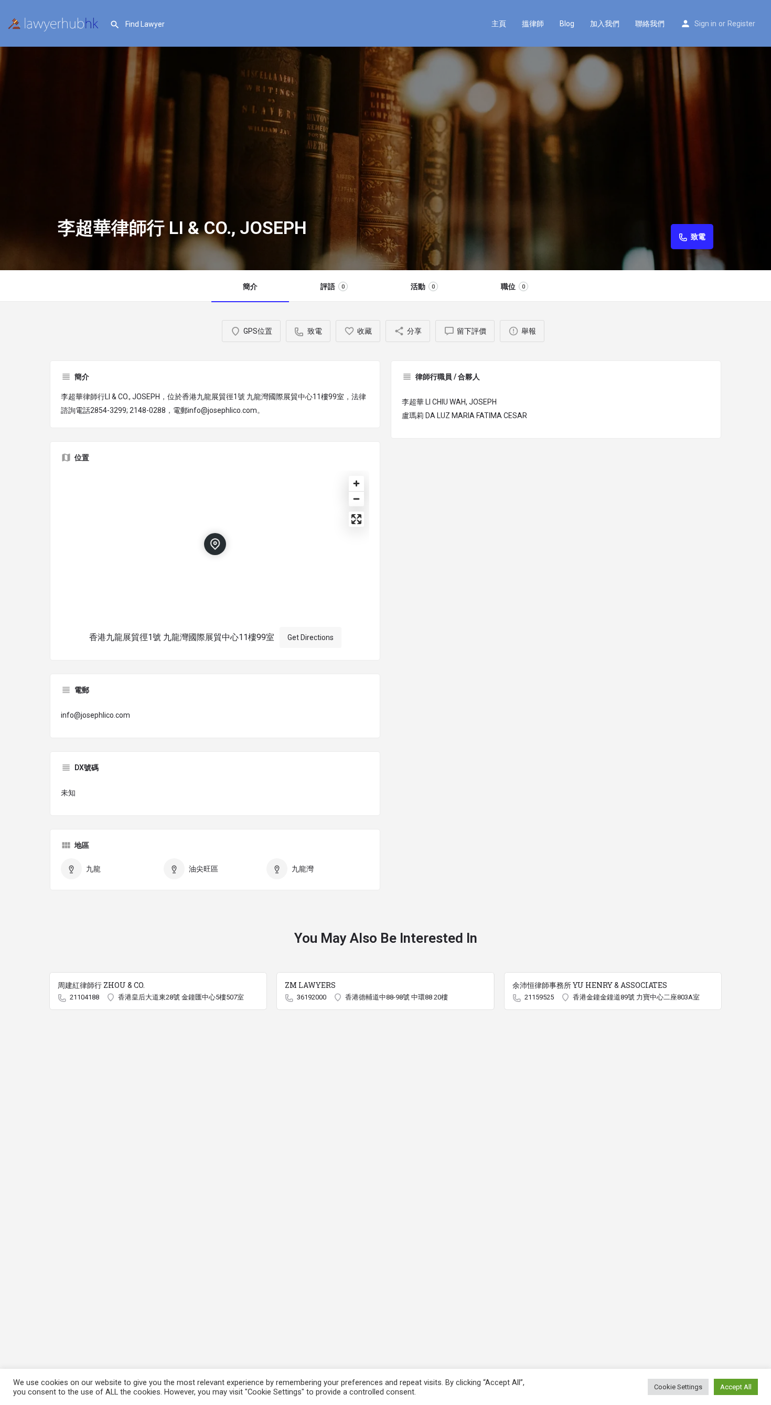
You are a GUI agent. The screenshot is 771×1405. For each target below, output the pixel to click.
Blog (567, 23)
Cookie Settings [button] (678, 1387)
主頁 (498, 23)
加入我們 (604, 23)
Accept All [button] (736, 1387)
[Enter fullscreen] (356, 519)
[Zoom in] (356, 483)
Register (741, 23)
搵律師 (533, 23)
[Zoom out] (356, 498)
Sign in (705, 23)
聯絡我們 (650, 23)
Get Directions (310, 637)
